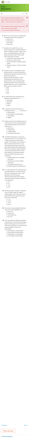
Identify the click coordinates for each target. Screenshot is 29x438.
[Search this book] (22, 14)
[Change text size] (26, 13)
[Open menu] (1, 14)
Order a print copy (8, 431)
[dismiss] (27, 17)
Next (25, 425)
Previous (4, 425)
